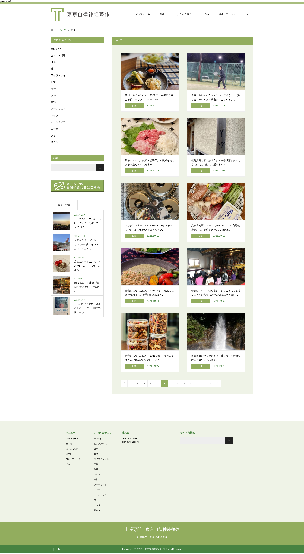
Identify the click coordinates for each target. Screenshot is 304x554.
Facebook (53, 549)
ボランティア (58, 122)
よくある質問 (184, 14)
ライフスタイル (59, 75)
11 (198, 383)
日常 (53, 82)
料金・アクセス (227, 14)
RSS (59, 549)
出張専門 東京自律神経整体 (152, 529)
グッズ (54, 135)
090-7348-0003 (129, 438)
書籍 (53, 102)
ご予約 (205, 14)
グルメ (54, 95)
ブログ (249, 14)
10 (191, 383)
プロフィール (142, 14)
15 (211, 383)
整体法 (163, 14)
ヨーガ (54, 128)
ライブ (54, 115)
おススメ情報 (58, 55)
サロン (54, 142)
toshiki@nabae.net (131, 442)
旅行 (53, 88)
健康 (53, 62)
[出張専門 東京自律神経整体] (80, 14)
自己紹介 (56, 48)
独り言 (54, 68)
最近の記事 (64, 205)
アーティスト (58, 108)
